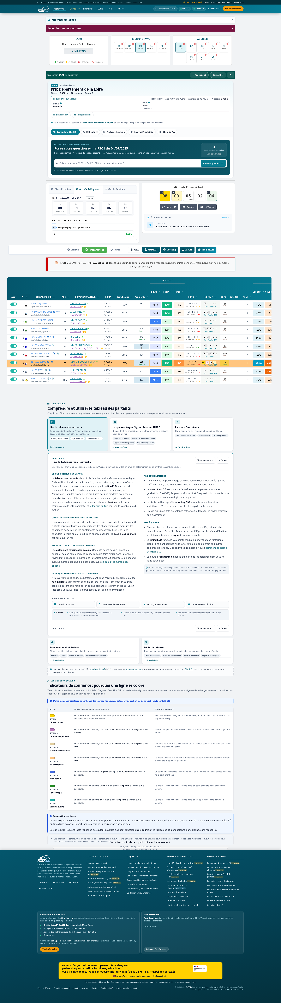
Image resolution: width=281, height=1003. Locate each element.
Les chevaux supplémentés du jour (100, 872)
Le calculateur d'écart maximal (220, 896)
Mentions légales (44, 988)
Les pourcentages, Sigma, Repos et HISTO (136, 427)
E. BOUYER (75, 373)
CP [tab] (69, 220)
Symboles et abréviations (64, 647)
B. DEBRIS (75, 336)
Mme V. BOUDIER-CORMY (82, 361)
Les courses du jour (97, 857)
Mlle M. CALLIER (78, 303)
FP (215, 362)
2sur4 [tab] (76, 220)
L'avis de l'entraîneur (187, 427)
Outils (100, 8)
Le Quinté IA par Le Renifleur (139, 871)
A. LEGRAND (76, 311)
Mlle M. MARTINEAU (80, 345)
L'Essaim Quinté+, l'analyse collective (143, 867)
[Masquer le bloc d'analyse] (230, 75)
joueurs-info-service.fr (113, 971)
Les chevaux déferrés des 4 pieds (101, 867)
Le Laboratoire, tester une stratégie (218, 868)
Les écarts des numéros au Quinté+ (142, 875)
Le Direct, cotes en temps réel (103, 882)
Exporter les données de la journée (219, 875)
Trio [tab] (84, 220)
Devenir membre (233, 8)
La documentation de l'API (218, 900)
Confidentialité (107, 988)
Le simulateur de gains (137, 884)
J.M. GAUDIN (76, 314)
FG (203, 362)
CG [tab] (64, 220)
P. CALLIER (75, 306)
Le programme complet (97, 863)
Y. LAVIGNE (75, 331)
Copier (90, 198)
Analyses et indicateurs (180, 857)
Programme (58, 8)
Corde (57, 103)
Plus (119, 8)
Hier (64, 44)
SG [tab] (53, 220)
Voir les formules (214, 154)
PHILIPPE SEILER (78, 370)
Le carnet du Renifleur (176, 892)
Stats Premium (63, 189)
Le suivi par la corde (82, 115)
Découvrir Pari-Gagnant (156, 949)
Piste (146, 103)
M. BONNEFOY (77, 381)
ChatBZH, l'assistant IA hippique (177, 886)
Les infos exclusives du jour (103, 878)
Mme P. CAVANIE (78, 328)
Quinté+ (73, 8)
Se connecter (214, 8)
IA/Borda (209, 206)
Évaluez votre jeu (160, 976)
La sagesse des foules (181, 881)
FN (208, 362)
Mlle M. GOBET (77, 320)
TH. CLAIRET (76, 378)
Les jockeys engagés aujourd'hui (101, 886)
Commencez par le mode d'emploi (97, 122)
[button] (140, 20)
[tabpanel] (140, 157)
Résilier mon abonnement (126, 988)
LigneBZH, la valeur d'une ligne (184, 863)
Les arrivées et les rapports (99, 895)
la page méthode (134, 669)
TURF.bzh (189, 987)
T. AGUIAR (75, 323)
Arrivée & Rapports (90, 189)
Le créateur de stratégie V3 (223, 863)
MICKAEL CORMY (78, 364)
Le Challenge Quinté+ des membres (142, 888)
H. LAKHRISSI (76, 353)
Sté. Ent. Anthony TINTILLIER (84, 348)
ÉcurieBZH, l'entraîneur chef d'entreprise (179, 868)
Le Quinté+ (132, 857)
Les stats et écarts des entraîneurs (222, 885)
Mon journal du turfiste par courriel (182, 905)
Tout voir (223, 217)
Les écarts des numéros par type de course (223, 891)
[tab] (65, 132)
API (110, 8)
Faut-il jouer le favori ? (176, 900)
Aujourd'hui (77, 44)
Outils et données (217, 857)
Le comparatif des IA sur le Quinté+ (142, 863)
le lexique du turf (99, 505)
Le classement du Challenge (139, 892)
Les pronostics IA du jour (177, 896)
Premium (87, 8)
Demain (91, 44)
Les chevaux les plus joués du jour (180, 875)
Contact (95, 988)
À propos (85, 988)
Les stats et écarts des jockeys (220, 881)
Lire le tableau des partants (66, 427)
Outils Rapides (116, 189)
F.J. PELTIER (76, 356)
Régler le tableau (154, 647)
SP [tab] (59, 220)
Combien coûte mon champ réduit (141, 880)
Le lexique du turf (60, 115)
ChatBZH (189, 669)
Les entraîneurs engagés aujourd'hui (103, 891)
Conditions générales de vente (66, 988)
